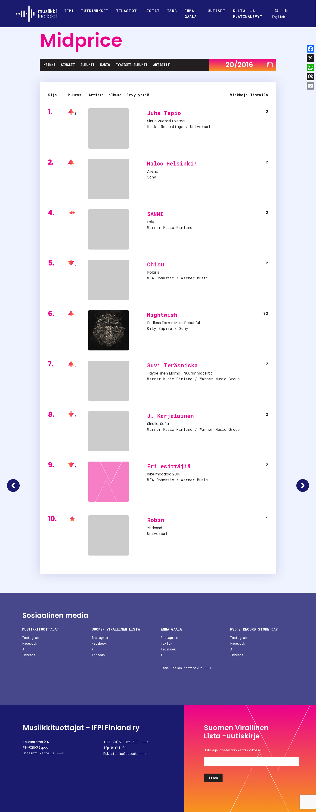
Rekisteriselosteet (120, 753)
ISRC (172, 10)
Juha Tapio (164, 113)
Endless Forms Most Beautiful (173, 322)
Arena (152, 171)
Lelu (150, 222)
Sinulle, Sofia (158, 423)
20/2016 (239, 65)
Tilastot (126, 10)
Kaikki (49, 64)
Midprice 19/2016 (13, 485)
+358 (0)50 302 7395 (121, 742)
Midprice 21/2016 (302, 485)
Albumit (88, 64)
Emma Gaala (191, 13)
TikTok (166, 643)
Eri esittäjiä (169, 466)
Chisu (155, 264)
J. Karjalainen (170, 415)
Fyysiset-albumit (132, 64)
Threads (28, 655)
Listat (152, 10)
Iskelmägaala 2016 (163, 474)
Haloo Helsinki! (172, 163)
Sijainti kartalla (39, 753)
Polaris (153, 272)
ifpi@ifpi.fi (114, 748)
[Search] (276, 10)
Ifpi (69, 10)
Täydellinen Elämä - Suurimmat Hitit (179, 373)
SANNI (155, 214)
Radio (105, 64)
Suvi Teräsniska (172, 365)
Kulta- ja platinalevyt (248, 13)
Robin (155, 520)
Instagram (30, 637)
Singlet (68, 64)
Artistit (161, 64)
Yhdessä (154, 528)
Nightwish (162, 315)
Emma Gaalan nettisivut (181, 668)
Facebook (29, 643)
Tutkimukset (95, 10)
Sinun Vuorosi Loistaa (166, 121)
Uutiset (217, 10)
